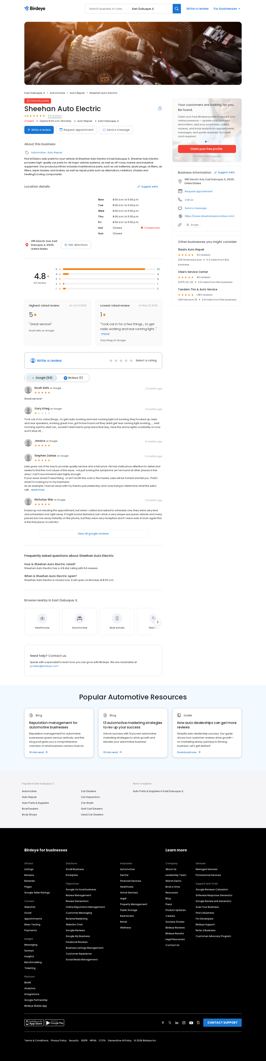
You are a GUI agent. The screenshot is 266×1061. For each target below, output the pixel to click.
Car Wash (87, 803)
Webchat (29, 907)
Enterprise (72, 875)
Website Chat (74, 924)
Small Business (75, 869)
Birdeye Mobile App (35, 1005)
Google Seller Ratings (37, 892)
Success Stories (175, 921)
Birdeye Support (205, 924)
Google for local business (81, 889)
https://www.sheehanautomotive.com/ (209, 216)
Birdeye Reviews (175, 927)
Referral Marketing (76, 918)
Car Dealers (88, 791)
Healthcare (126, 886)
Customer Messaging (79, 912)
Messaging (30, 944)
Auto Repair (77, 93)
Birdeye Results (175, 933)
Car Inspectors (90, 797)
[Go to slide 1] (206, 141)
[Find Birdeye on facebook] (163, 1023)
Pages (28, 886)
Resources (172, 892)
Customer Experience (79, 953)
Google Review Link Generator (213, 901)
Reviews (29, 875)
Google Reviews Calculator (212, 889)
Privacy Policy (59, 1040)
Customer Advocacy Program (213, 936)
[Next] (157, 621)
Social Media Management (82, 959)
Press (169, 904)
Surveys (29, 950)
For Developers (204, 918)
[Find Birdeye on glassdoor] (198, 1023)
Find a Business (205, 912)
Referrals (29, 881)
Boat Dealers (30, 809)
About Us (171, 869)
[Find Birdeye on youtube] (191, 1023)
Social (27, 912)
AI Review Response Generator (214, 895)
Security (74, 1040)
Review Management (78, 895)
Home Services (129, 892)
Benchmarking (33, 962)
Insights (29, 956)
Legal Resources (175, 939)
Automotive (57, 93)
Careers (170, 916)
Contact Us (172, 945)
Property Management (133, 904)
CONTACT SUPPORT (222, 1023)
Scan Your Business (207, 907)
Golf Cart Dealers (92, 809)
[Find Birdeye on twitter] (169, 1023)
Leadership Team (176, 875)
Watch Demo (173, 881)
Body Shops (29, 814)
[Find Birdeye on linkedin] (176, 1023)
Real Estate (127, 916)
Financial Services (130, 881)
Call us (189, 200)
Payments (30, 930)
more (104, 334)
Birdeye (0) (75, 378)
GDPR (84, 1040)
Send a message (118, 130)
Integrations (31, 994)
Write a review (197, 8)
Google (194, 224)
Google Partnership (36, 1000)
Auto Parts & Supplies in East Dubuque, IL (158, 791)
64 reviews (55, 116)
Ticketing (29, 968)
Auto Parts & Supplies (35, 803)
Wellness (125, 927)
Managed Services (207, 869)
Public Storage (128, 910)
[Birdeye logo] (35, 8)
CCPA (102, 1040)
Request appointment (79, 130)
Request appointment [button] (198, 191)
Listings (28, 869)
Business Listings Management (85, 947)
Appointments (33, 918)
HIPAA (93, 1040)
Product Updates (176, 910)
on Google (55, 388)
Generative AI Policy (120, 1040)
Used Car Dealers (92, 814)
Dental (124, 875)
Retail (123, 921)
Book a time (173, 886)
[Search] (177, 8)
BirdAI (27, 982)
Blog (168, 898)
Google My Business (78, 936)
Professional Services (208, 875)
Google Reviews (75, 930)
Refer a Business (206, 930)
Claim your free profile (206, 149)
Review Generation (77, 901)
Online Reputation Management (85, 907)
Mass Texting (32, 924)
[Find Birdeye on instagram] (183, 1023)
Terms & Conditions (36, 1040)
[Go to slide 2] (208, 141)
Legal (123, 898)
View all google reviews (93, 534)
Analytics (29, 988)
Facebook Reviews (77, 942)
